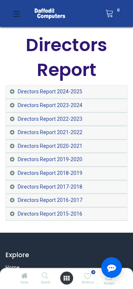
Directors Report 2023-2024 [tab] (50, 105)
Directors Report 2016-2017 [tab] (50, 200)
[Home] (24, 276)
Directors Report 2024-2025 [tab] (50, 91)
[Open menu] (66, 278)
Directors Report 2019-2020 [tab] (50, 159)
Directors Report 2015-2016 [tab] (50, 214)
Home (13, 267)
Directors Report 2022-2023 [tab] (50, 119)
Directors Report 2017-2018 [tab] (50, 187)
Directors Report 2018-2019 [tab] (50, 173)
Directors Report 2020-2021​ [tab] (50, 146)
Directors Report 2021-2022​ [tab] (50, 132)
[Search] (45, 276)
